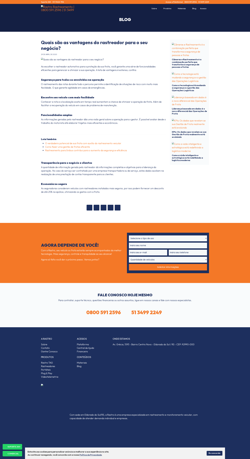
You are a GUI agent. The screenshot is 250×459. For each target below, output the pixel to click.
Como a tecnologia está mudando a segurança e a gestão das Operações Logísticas (189, 88)
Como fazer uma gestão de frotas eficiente (67, 146)
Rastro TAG (47, 362)
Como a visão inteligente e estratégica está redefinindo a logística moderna (187, 158)
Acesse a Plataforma (174, 2)
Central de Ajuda (85, 347)
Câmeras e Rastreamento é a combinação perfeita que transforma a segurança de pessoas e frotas (186, 63)
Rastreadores (48, 366)
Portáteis (46, 369)
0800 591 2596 (190, 2)
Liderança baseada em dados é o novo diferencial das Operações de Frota (189, 111)
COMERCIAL (13, 453)
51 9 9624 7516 (58, 2)
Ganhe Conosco (49, 351)
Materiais (182, 8)
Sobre (154, 8)
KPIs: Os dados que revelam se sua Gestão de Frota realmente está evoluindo (189, 134)
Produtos (167, 8)
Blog (194, 8)
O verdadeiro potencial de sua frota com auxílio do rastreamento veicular (83, 143)
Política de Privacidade (91, 455)
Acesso (203, 8)
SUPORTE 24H (14, 446)
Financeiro (82, 351)
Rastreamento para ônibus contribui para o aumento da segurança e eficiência (86, 150)
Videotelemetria (49, 376)
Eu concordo (214, 453)
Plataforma (83, 344)
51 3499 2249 (203, 2)
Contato (45, 347)
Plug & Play (46, 373)
